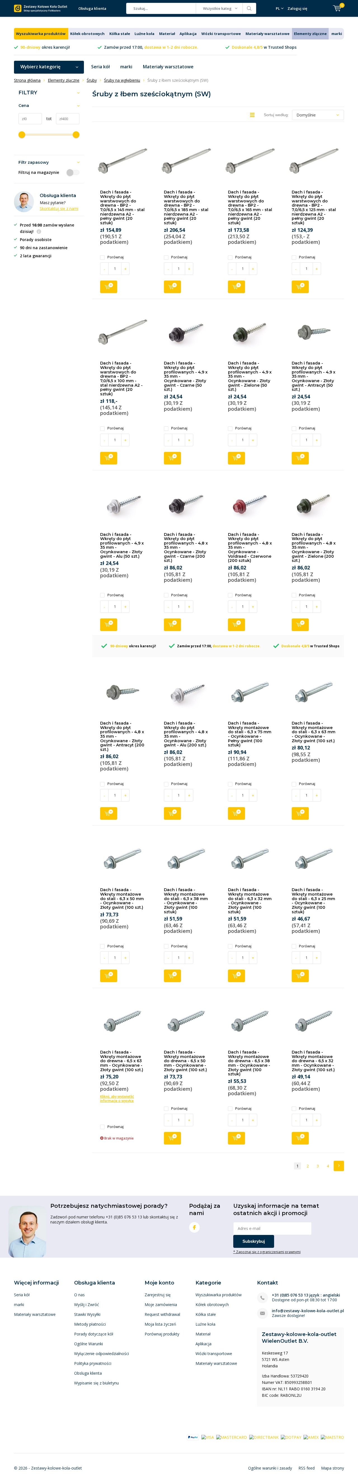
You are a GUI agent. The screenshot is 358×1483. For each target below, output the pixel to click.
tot (47, 118)
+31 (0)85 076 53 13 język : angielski (306, 1295)
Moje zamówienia (161, 1304)
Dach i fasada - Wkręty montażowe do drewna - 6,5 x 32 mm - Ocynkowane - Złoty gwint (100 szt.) (313, 1061)
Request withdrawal (162, 1314)
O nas (79, 1294)
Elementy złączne (310, 33)
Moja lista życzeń (160, 1324)
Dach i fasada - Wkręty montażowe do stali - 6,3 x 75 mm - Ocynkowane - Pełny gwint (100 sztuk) (249, 734)
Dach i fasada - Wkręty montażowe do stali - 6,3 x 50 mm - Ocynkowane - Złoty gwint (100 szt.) (122, 898)
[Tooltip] (39, 232)
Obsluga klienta (88, 1373)
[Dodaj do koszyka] (108, 287)
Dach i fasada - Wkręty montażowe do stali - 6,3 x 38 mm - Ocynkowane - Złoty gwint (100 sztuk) (186, 900)
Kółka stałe (119, 33)
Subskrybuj (253, 1241)
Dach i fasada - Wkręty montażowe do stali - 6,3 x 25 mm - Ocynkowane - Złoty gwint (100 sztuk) (313, 900)
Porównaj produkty (162, 1334)
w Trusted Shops (264, 47)
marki (336, 33)
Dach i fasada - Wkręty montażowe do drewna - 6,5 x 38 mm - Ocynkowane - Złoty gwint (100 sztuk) (249, 1063)
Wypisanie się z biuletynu (96, 1383)
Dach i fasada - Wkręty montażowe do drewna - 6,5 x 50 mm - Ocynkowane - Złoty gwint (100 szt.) (185, 1061)
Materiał (167, 33)
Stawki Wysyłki (87, 1314)
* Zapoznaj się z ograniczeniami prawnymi (267, 1252)
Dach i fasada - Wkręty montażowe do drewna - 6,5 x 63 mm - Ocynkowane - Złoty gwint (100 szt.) (121, 1061)
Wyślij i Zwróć (86, 1304)
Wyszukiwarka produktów (40, 33)
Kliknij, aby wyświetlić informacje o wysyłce (117, 1098)
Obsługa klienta (92, 8)
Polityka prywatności (92, 1363)
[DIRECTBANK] (264, 1437)
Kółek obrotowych (87, 33)
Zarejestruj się (158, 1294)
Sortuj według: (276, 115)
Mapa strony (332, 1468)
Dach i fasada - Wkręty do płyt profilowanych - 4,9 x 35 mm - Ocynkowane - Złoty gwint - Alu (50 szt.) (122, 545)
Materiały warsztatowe (267, 33)
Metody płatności (90, 1324)
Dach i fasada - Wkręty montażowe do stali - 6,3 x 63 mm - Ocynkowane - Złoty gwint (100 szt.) (313, 732)
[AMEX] (311, 1437)
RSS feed (306, 1468)
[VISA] (207, 1437)
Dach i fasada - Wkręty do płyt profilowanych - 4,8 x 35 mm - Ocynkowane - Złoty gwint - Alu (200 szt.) (186, 734)
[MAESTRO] (332, 1437)
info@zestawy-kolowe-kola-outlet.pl (308, 1310)
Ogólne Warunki (88, 1343)
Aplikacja (188, 33)
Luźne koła (144, 33)
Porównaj (115, 257)
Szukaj (249, 8)
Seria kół (100, 67)
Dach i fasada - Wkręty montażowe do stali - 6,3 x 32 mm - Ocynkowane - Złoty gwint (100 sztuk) (250, 900)
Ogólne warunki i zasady (270, 1468)
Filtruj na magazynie (38, 172)
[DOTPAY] (291, 1437)
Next (339, 1166)
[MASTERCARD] (231, 1437)
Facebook (194, 1227)
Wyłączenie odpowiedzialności (101, 1353)
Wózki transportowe (221, 33)
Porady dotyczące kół (93, 1334)
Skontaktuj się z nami (59, 208)
